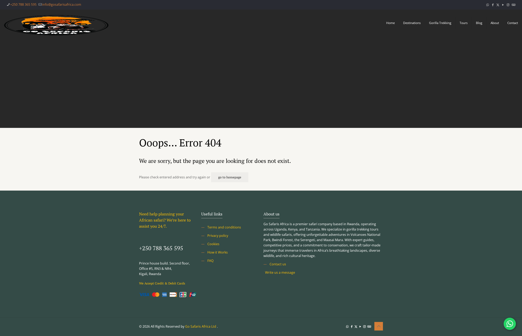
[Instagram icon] (508, 5)
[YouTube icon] (502, 5)
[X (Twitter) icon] (497, 5)
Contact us (278, 264)
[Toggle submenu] (412, 43)
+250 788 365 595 (23, 4)
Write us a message (280, 272)
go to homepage (229, 177)
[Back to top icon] (378, 326)
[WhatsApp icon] (487, 5)
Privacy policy (217, 235)
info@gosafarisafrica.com (61, 4)
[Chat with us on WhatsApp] (510, 324)
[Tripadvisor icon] (513, 5)
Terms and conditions (224, 227)
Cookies (213, 244)
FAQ (210, 260)
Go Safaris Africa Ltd (200, 326)
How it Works (217, 252)
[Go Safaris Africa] (56, 23)
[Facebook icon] (492, 5)
